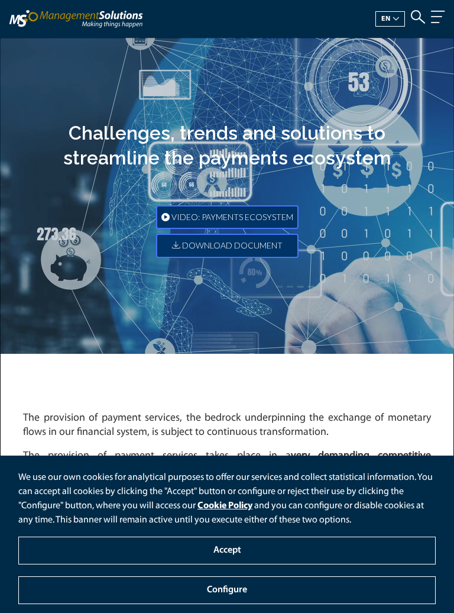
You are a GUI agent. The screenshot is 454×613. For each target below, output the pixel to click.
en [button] (386, 18)
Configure (227, 590)
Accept (227, 550)
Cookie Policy (224, 506)
